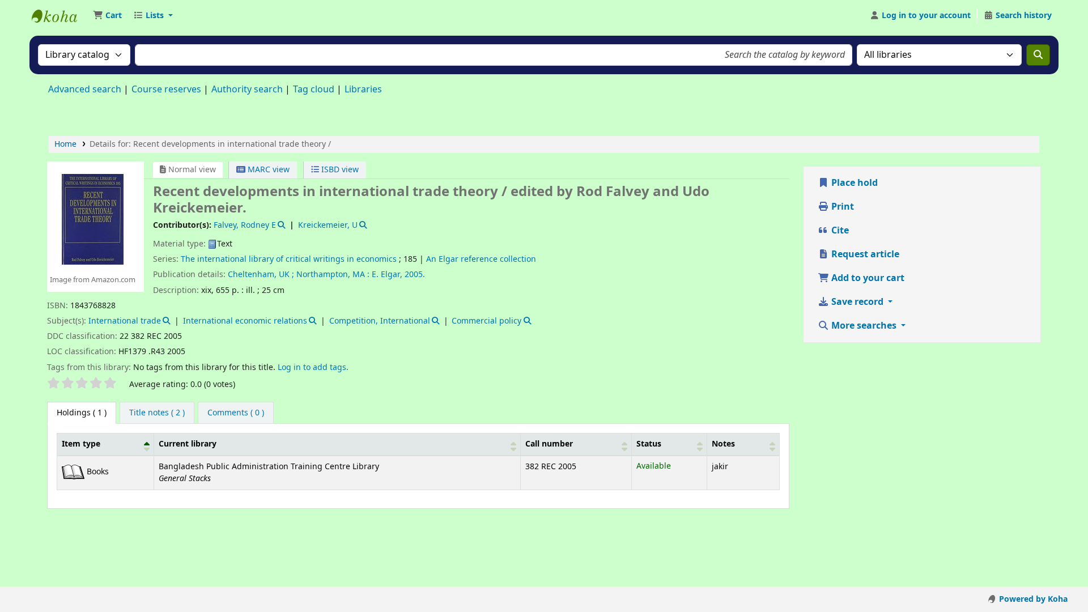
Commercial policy (486, 321)
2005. (415, 274)
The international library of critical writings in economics (289, 259)
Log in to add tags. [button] (313, 367)
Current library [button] (187, 444)
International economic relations (245, 321)
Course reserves (166, 89)
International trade (124, 321)
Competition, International (379, 321)
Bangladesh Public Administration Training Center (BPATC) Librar (60, 16)
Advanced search (84, 89)
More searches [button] (864, 326)
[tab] (157, 413)
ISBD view (339, 170)
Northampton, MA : (332, 274)
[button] (107, 16)
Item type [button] (81, 444)
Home (65, 144)
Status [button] (648, 444)
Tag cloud (313, 89)
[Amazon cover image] (93, 219)
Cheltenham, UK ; (261, 274)
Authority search (247, 89)
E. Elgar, (387, 274)
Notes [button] (723, 444)
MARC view (267, 170)
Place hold (853, 183)
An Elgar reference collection (481, 259)
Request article (864, 254)
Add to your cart (866, 278)
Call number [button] (549, 444)
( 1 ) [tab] (82, 413)
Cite (839, 230)
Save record (857, 302)
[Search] (1038, 55)
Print (841, 207)
